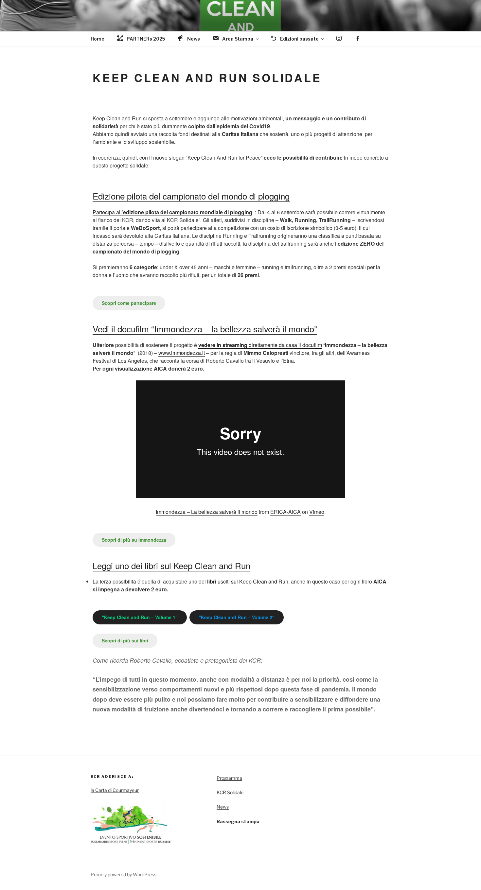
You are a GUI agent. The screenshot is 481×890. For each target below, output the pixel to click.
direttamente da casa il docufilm (260, 345)
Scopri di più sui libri (125, 640)
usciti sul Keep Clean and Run (247, 581)
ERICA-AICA (285, 511)
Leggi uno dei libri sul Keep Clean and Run (171, 565)
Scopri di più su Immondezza (134, 539)
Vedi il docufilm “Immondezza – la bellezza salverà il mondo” (205, 329)
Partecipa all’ (172, 212)
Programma (229, 778)
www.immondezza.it (181, 353)
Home (97, 39)
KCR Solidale (230, 792)
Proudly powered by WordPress (123, 874)
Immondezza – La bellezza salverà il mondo (207, 511)
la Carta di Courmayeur (115, 790)
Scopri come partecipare (129, 303)
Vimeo (316, 511)
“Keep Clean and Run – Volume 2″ (237, 617)
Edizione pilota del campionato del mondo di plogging (191, 196)
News (223, 807)
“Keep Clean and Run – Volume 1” (140, 617)
